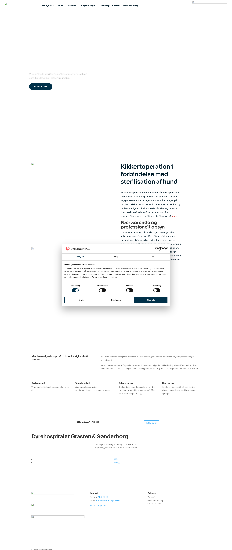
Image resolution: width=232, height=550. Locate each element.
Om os (60, 5)
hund (174, 216)
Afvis (81, 300)
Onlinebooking (130, 5)
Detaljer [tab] (116, 257)
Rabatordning (126, 383)
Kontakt (116, 5)
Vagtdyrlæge (88, 5)
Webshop (105, 5)
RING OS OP (151, 423)
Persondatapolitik (98, 505)
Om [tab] (152, 257)
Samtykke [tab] (80, 257)
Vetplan (72, 5)
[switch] (102, 290)
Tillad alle (151, 300)
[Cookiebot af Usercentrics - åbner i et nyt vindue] (157, 249)
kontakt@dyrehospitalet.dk (108, 500)
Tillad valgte (116, 300)
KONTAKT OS (40, 86)
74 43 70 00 (103, 497)
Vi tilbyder (46, 5)
